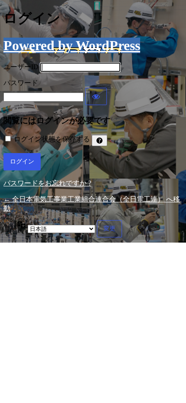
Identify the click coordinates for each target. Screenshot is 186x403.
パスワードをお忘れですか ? (47, 183)
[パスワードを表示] (96, 96)
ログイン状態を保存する (52, 139)
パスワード (20, 82)
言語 (10, 228)
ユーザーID (20, 66)
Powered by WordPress (71, 45)
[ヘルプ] (99, 140)
